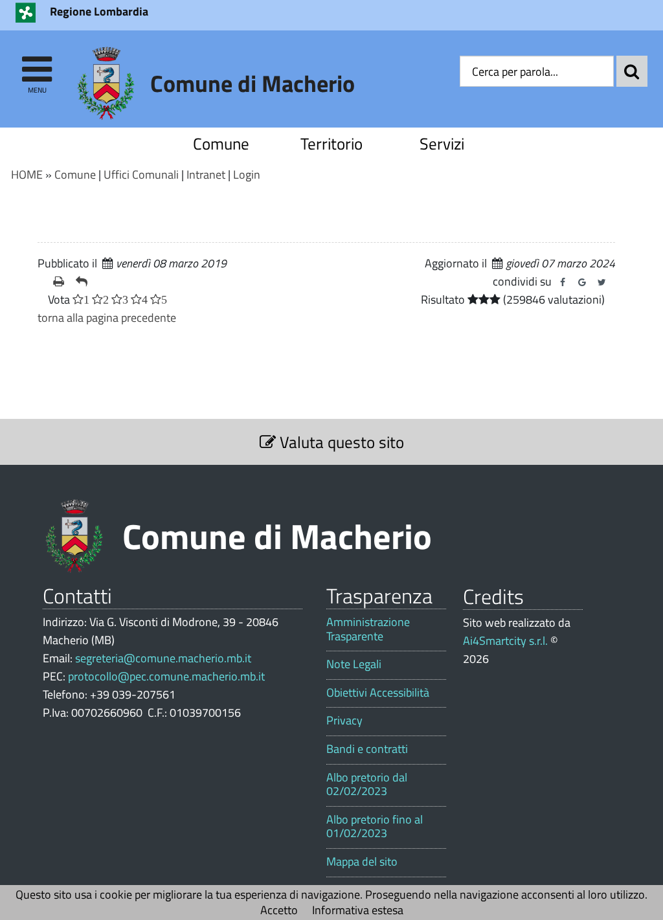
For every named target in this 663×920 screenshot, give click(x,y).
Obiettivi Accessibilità (377, 693)
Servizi (442, 143)
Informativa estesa (357, 910)
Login (246, 174)
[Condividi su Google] (582, 282)
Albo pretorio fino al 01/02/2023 (374, 826)
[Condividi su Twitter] (601, 282)
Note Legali (353, 664)
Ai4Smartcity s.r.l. (505, 640)
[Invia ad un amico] (82, 282)
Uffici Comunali (141, 174)
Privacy (344, 720)
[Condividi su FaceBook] (563, 282)
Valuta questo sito (340, 441)
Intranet (205, 174)
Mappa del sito (362, 862)
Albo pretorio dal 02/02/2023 (366, 784)
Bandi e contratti (367, 749)
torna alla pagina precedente (107, 317)
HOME (27, 174)
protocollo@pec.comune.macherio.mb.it (166, 676)
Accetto (279, 910)
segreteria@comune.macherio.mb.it (163, 658)
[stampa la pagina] (59, 282)
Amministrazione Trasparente (368, 629)
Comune (221, 143)
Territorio (331, 143)
